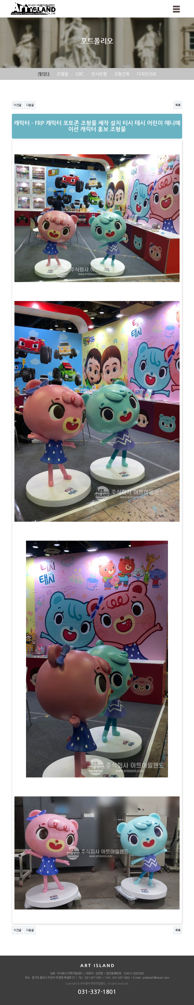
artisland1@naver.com (155, 977)
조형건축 (122, 73)
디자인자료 (146, 73)
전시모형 (99, 73)
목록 (177, 105)
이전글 (17, 105)
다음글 (30, 105)
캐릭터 (43, 73)
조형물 (62, 73)
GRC (79, 73)
